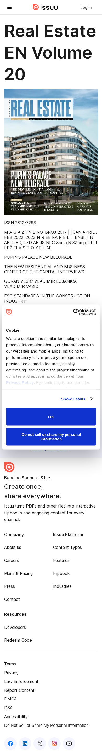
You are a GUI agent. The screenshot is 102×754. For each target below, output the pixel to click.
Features (61, 560)
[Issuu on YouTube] (69, 743)
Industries (62, 586)
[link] (86, 7)
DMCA (10, 698)
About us (12, 547)
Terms (10, 663)
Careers (11, 560)
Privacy (11, 672)
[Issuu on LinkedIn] (25, 743)
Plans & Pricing (18, 573)
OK (51, 417)
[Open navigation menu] (9, 7)
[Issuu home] (45, 7)
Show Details (73, 398)
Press (9, 586)
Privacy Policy (20, 382)
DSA (8, 707)
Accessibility (16, 716)
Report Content (19, 690)
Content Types (67, 547)
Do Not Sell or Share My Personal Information (46, 725)
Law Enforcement (21, 681)
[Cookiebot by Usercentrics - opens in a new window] (73, 311)
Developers (15, 627)
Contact (12, 599)
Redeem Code (18, 640)
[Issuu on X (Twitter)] (39, 743)
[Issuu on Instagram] (54, 743)
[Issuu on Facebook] (10, 743)
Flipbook (61, 573)
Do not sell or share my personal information (51, 436)
